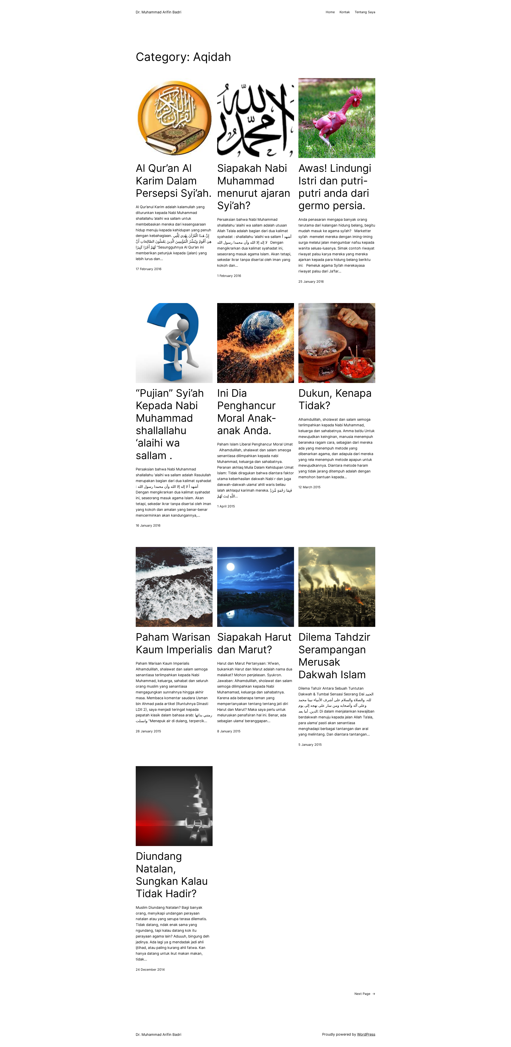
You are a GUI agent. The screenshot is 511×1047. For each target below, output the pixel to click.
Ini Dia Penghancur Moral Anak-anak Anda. (246, 412)
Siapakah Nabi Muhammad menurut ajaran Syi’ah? (253, 187)
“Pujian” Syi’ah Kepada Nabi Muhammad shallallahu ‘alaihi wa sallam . (170, 424)
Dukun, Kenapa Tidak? (335, 399)
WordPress (366, 1034)
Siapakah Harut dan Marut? (254, 643)
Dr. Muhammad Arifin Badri (158, 12)
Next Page (365, 994)
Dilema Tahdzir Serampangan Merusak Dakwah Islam (334, 656)
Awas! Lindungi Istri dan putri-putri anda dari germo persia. (334, 187)
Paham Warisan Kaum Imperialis (174, 643)
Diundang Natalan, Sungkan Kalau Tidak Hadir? (172, 875)
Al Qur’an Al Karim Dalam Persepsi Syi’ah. (174, 180)
